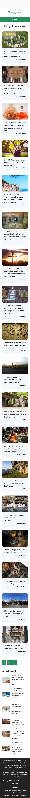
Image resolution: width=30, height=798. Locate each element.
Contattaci (15, 783)
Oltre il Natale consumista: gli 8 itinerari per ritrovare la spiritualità (15, 162)
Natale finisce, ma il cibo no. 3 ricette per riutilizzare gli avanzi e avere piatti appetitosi (18, 733)
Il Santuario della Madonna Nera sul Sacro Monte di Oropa (14, 613)
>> (14, 662)
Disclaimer (23, 795)
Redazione (7, 795)
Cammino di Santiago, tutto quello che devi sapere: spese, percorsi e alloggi (14, 379)
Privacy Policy (15, 795)
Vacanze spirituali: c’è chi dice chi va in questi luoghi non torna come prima (14, 448)
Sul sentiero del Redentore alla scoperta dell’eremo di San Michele (14, 483)
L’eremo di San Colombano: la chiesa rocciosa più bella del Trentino (14, 517)
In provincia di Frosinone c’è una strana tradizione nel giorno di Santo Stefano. (18, 709)
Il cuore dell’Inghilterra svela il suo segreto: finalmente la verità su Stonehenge (14, 53)
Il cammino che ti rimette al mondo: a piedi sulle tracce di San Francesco (15, 414)
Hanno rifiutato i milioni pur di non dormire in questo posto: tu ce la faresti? (15, 345)
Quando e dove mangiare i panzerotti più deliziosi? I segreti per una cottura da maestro (18, 679)
